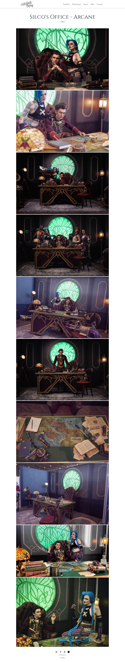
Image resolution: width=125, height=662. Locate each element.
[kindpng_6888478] (69, 652)
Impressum (62, 655)
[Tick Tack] (65, 652)
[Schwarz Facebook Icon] (60, 652)
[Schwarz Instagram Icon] (56, 652)
